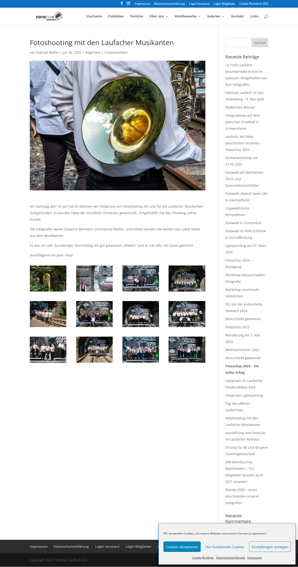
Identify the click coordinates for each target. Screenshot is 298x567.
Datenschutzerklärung (230, 558)
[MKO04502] (48, 362)
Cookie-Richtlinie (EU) (253, 4)
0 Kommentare (116, 52)
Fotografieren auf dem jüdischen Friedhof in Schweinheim (242, 122)
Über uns (156, 16)
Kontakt (237, 16)
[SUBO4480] (187, 362)
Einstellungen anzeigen (270, 546)
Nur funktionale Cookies (225, 546)
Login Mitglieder (224, 4)
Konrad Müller (47, 52)
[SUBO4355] (94, 362)
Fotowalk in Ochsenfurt (243, 223)
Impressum (254, 558)
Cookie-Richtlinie (203, 558)
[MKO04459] (48, 291)
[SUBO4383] (48, 327)
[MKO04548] (94, 327)
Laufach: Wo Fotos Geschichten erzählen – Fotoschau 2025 (243, 143)
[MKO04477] (187, 327)
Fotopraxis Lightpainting (244, 395)
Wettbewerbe (185, 16)
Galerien (213, 16)
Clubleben (116, 16)
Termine (136, 16)
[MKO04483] (140, 327)
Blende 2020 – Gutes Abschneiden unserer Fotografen (242, 496)
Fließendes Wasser (240, 107)
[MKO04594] (140, 291)
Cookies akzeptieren (182, 546)
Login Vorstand (199, 4)
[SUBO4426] (140, 362)
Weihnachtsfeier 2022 (242, 350)
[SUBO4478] (94, 291)
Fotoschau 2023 (237, 327)
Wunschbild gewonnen (243, 319)
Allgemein (93, 52)
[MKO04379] (187, 291)
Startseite (94, 16)
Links (254, 16)
